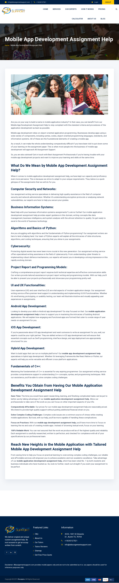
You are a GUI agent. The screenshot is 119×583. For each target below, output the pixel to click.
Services (57, 9)
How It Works (87, 9)
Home (45, 9)
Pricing (101, 9)
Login (96, 2)
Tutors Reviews (41, 546)
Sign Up (108, 2)
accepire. (21, 579)
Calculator (77, 19)
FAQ (36, 534)
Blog (103, 19)
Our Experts (70, 9)
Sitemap (38, 551)
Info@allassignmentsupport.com (78, 545)
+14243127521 (41, 2)
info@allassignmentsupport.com (19, 2)
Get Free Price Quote (43, 555)
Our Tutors (39, 542)
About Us (92, 19)
